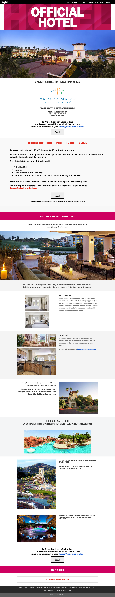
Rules (80, 2)
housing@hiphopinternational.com (71, 126)
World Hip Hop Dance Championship (44, 588)
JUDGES (69, 590)
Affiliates (32, 588)
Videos (44, 590)
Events (67, 2)
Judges (91, 2)
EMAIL (57, 132)
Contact (108, 2)
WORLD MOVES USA (73, 588)
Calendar (26, 588)
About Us (102, 2)
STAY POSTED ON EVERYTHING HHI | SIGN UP (57, 580)
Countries (74, 2)
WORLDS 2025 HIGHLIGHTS (84, 588)
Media (96, 2)
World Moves (64, 588)
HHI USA (93, 588)
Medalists (63, 590)
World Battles (56, 588)
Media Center (50, 590)
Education (85, 2)
